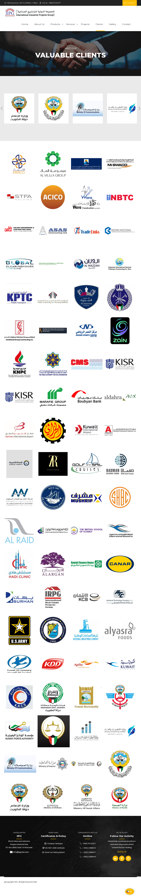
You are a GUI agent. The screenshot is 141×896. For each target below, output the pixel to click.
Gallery (112, 24)
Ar (131, 891)
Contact (126, 24)
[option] (19, 108)
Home (24, 24)
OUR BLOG (121, 852)
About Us (39, 24)
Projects (85, 24)
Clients (99, 24)
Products (55, 24)
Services (70, 24)
